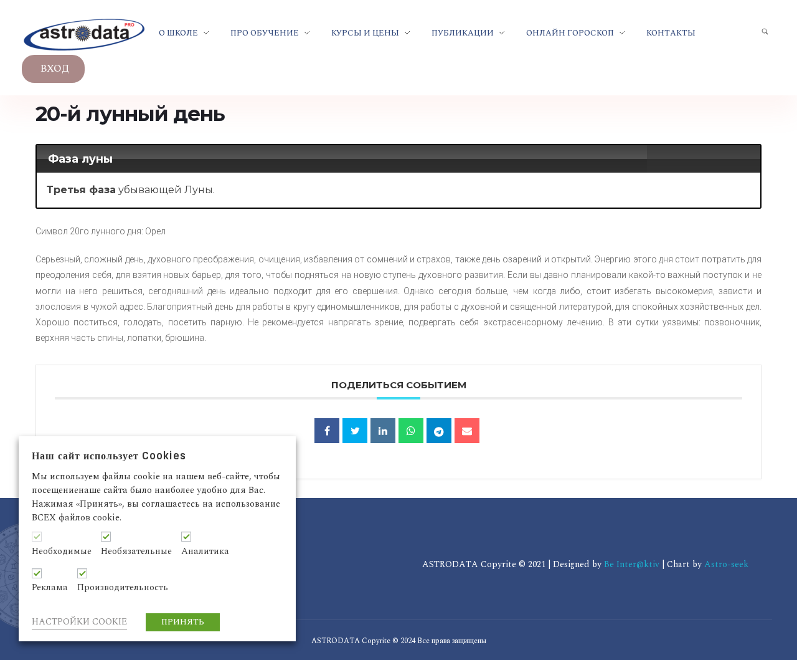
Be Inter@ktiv (633, 564)
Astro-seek (726, 564)
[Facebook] (326, 430)
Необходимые (62, 551)
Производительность (122, 588)
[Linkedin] (382, 430)
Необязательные (136, 551)
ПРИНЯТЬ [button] (182, 622)
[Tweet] (354, 430)
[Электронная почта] (467, 430)
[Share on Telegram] (439, 430)
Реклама (50, 588)
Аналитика (205, 551)
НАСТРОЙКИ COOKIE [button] (79, 622)
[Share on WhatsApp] (410, 430)
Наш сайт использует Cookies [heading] (109, 455)
